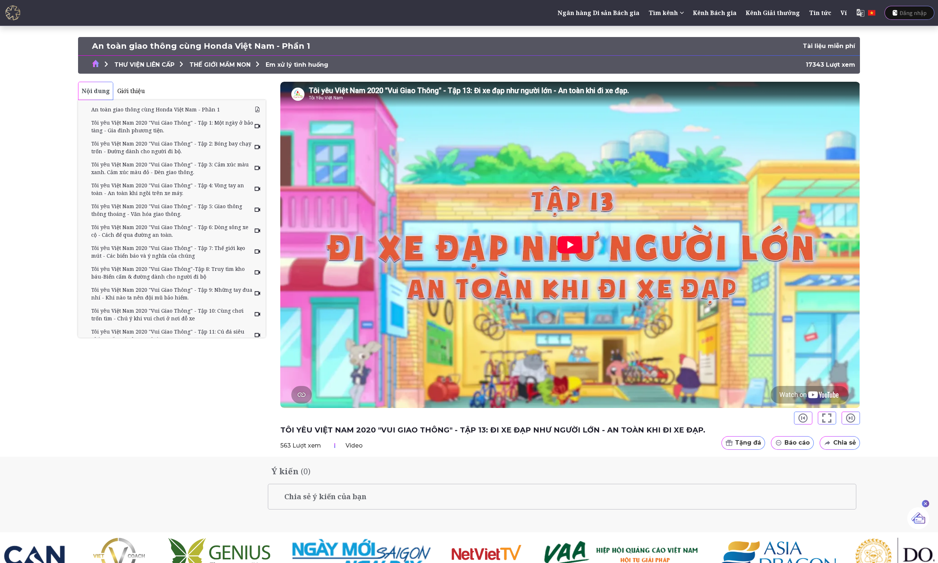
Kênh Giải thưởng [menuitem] (773, 13)
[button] (803, 418)
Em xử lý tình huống (297, 64)
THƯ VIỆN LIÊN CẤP (144, 64)
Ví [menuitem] (844, 13)
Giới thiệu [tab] (131, 91)
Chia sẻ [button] (844, 442)
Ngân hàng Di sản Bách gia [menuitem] (598, 13)
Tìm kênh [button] (663, 13)
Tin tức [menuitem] (820, 13)
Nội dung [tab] (96, 91)
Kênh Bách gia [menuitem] (714, 13)
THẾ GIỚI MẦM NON (220, 64)
